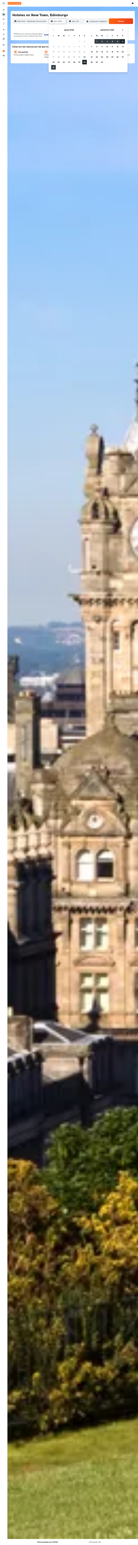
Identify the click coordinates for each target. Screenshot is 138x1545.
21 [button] (74, 57)
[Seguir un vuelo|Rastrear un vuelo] (3, 34)
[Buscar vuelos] (3, 10)
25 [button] (59, 62)
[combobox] (32, 21)
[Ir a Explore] (3, 30)
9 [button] (84, 46)
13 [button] (69, 52)
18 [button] (59, 57)
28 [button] (74, 62)
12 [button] (64, 52)
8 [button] (79, 46)
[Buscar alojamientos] (3, 14)
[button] (3, 3)
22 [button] (79, 57)
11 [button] (58, 52)
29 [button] (79, 62)
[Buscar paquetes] (3, 23)
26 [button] (64, 62)
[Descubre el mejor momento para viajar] (3, 39)
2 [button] (84, 41)
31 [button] (53, 67)
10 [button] (53, 52)
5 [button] (63, 46)
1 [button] (79, 41)
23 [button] (84, 57)
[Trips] (3, 45)
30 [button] (84, 62)
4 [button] (58, 46)
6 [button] (69, 46)
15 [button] (79, 52)
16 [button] (84, 52)
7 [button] (74, 46)
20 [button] (69, 57)
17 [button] (53, 57)
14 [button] (74, 52)
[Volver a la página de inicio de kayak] (14, 3)
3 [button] (53, 46)
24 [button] (53, 62)
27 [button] (69, 62)
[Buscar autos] (3, 19)
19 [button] (64, 57)
